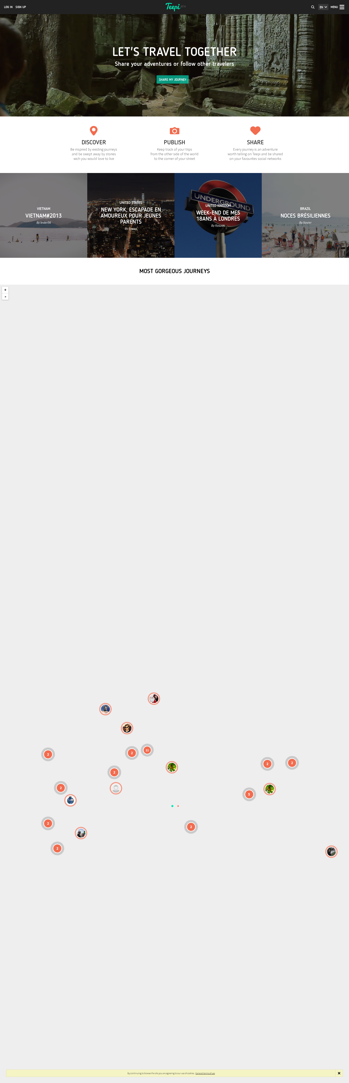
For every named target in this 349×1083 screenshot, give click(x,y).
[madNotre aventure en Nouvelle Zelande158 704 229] (331, 852)
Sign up (21, 7)
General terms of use (205, 1073)
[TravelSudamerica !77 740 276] (70, 800)
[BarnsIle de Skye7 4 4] (127, 728)
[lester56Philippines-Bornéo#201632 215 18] (270, 789)
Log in (8, 7)
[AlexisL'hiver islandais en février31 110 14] (105, 709)
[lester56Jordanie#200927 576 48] (172, 767)
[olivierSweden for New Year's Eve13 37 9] (154, 699)
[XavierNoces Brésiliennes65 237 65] (81, 833)
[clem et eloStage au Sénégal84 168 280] (116, 788)
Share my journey (172, 80)
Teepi (174, 7)
